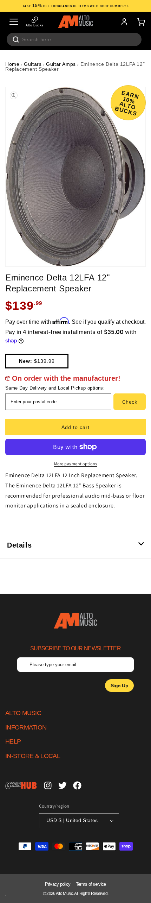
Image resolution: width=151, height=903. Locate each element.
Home (12, 64)
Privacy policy (57, 884)
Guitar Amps (61, 64)
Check (129, 401)
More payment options (75, 463)
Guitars (32, 64)
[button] (13, 22)
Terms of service (91, 884)
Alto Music (64, 893)
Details (19, 545)
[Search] (15, 39)
